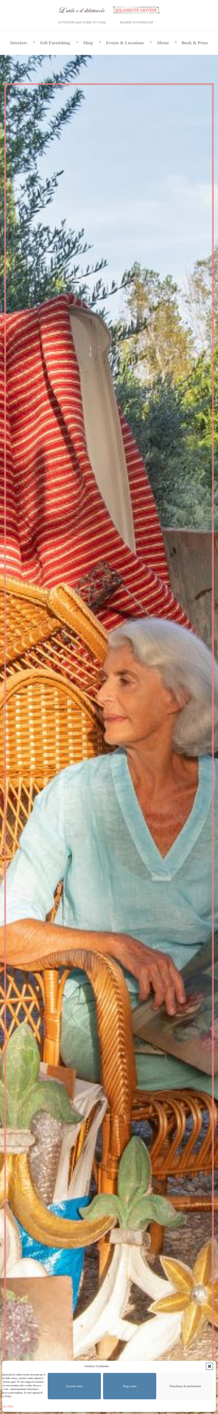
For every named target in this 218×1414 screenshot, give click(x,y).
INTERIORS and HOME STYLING (82, 22)
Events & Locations (125, 42)
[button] (209, 1366)
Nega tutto (130, 1386)
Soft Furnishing (55, 42)
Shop (88, 42)
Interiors (18, 42)
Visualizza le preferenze (185, 1386)
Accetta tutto (74, 1386)
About (163, 42)
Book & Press (195, 42)
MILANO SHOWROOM (136, 22)
